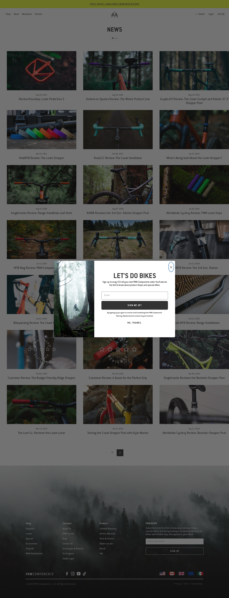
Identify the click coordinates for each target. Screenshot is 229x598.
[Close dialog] (171, 267)
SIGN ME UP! (135, 305)
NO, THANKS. (134, 323)
